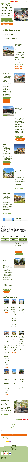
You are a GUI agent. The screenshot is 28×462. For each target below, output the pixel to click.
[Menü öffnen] (1, 1)
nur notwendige (5, 239)
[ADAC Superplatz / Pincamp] (7, 441)
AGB (6, 459)
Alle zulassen (23, 239)
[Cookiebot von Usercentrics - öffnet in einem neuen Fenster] (24, 221)
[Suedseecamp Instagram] (5, 458)
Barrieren (12, 459)
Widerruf (24, 459)
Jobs (4, 459)
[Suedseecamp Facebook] (2, 458)
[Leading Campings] (3, 441)
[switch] (11, 236)
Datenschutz (15, 459)
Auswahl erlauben (14, 239)
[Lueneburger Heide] (10, 441)
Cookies (19, 459)
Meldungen (2, 459)
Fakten (21, 459)
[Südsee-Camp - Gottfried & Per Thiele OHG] (14, 1)
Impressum (9, 459)
